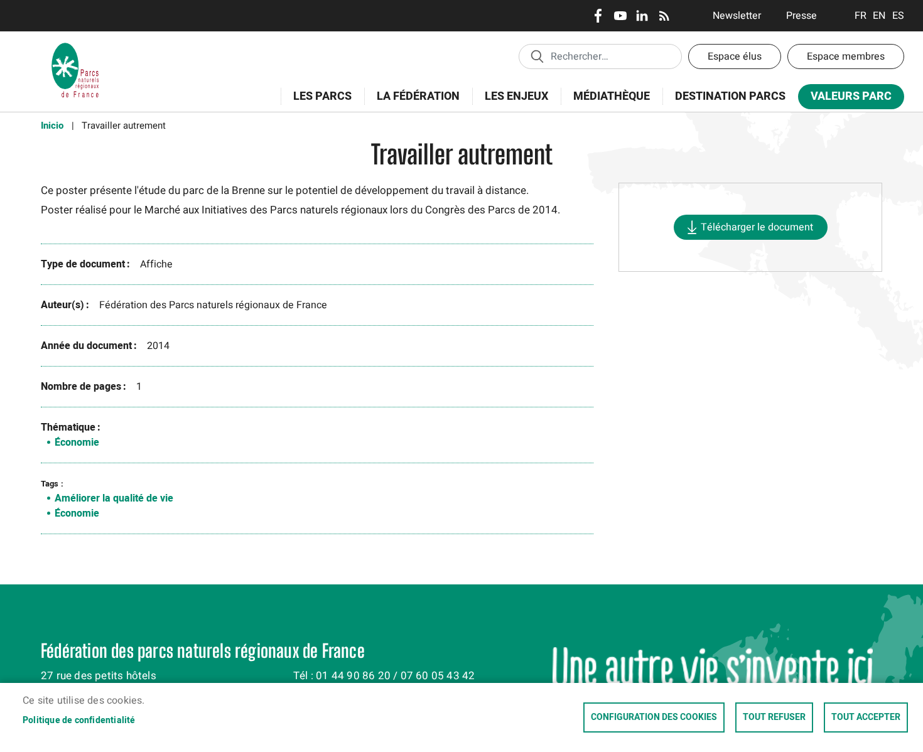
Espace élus (735, 56)
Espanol (898, 16)
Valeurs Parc (845, 99)
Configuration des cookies (654, 717)
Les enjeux (510, 103)
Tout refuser (774, 717)
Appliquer (537, 56)
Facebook (598, 15)
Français (860, 16)
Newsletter (737, 15)
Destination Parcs (730, 96)
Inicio (52, 125)
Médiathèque (611, 96)
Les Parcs (316, 103)
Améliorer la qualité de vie (114, 498)
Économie (77, 442)
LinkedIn (642, 15)
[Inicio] (75, 47)
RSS (664, 15)
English (879, 16)
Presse (801, 15)
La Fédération (412, 103)
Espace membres (846, 56)
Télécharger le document (757, 227)
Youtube (620, 15)
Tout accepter (865, 717)
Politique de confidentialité (79, 720)
